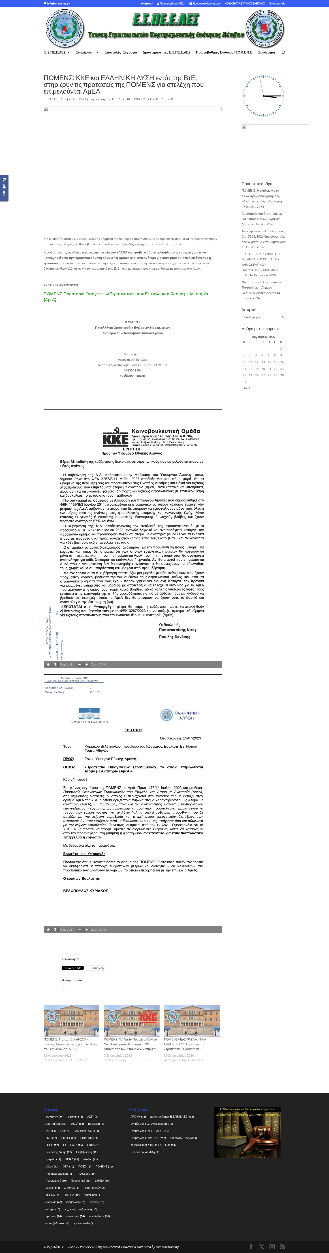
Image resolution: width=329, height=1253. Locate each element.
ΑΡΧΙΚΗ (138, 1116)
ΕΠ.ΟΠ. (68, 1138)
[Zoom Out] (79, 664)
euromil (75, 1116)
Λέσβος (90, 1159)
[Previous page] (48, 664)
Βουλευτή (96, 1124)
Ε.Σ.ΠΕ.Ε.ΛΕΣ (55, 52)
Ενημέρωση (85, 52)
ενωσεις (97, 1202)
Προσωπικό (81, 1180)
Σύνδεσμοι (266, 52)
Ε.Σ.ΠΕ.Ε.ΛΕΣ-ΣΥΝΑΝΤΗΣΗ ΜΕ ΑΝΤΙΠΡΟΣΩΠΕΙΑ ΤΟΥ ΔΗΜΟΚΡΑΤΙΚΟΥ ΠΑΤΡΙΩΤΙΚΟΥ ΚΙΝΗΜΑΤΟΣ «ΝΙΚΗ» (262, 264)
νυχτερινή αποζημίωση (80, 1209)
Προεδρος (87, 1174)
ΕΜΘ (51, 1138)
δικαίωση (53, 1202)
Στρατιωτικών (95, 1188)
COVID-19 (54, 1116)
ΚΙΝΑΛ (72, 1159)
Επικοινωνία (277, 3)
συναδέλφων (99, 1216)
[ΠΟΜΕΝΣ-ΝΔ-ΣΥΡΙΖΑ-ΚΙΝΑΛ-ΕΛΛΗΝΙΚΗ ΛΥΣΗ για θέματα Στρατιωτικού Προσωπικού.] (192, 1021)
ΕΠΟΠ (52, 1145)
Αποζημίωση (55, 1124)
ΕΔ (64, 1131)
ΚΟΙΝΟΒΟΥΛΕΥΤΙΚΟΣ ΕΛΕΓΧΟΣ (245, 3)
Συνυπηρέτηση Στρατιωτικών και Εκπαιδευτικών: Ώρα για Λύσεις (262, 218)
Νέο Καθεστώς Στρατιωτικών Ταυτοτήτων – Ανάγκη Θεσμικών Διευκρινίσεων (262, 287)
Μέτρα (52, 1166)
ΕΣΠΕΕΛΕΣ (58, 99)
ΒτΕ (50, 1131)
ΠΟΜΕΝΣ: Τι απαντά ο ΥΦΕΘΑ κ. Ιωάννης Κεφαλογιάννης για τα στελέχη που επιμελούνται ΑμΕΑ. (70, 1044)
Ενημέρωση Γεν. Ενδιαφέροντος (151, 1124)
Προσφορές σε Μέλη (172, 3)
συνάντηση (75, 1216)
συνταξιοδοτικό (57, 1223)
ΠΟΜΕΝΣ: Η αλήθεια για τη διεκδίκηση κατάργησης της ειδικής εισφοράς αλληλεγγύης (262, 195)
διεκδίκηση (93, 1195)
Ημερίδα (53, 1159)
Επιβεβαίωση (87, 1152)
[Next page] (55, 664)
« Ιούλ (246, 388)
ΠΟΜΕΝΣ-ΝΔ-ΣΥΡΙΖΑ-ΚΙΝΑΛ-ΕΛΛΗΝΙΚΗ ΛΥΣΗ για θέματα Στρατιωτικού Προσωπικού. (185, 1044)
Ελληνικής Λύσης (58, 1152)
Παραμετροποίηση (59, 1174)
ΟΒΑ (68, 1166)
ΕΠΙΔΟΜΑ (89, 1138)
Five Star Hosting (167, 1246)
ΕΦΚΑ (93, 1145)
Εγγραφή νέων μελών (206, 3)
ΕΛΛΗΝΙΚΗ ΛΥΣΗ (86, 1131)
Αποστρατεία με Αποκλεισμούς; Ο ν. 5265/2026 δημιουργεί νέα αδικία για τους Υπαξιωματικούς (263, 236)
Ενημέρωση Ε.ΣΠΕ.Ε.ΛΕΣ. (107, 99)
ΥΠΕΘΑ (52, 1195)
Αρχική (148, 3)
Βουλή (77, 1124)
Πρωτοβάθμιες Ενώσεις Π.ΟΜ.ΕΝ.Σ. (224, 52)
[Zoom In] (86, 664)
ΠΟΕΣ (84, 1166)
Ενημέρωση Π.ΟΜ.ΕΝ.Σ (148, 1138)
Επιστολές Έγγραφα (121, 52)
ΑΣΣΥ (93, 1116)
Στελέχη (52, 1188)
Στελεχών (72, 1188)
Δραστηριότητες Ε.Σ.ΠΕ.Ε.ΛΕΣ (166, 52)
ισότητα (52, 1209)
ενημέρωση (75, 1202)
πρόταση (53, 1216)
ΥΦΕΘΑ (72, 1195)
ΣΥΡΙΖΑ (102, 1180)
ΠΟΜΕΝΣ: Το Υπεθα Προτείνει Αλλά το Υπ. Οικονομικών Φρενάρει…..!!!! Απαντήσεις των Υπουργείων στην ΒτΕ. (131, 1044)
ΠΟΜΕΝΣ (104, 1166)
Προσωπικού (56, 1180)
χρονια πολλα (85, 1223)
